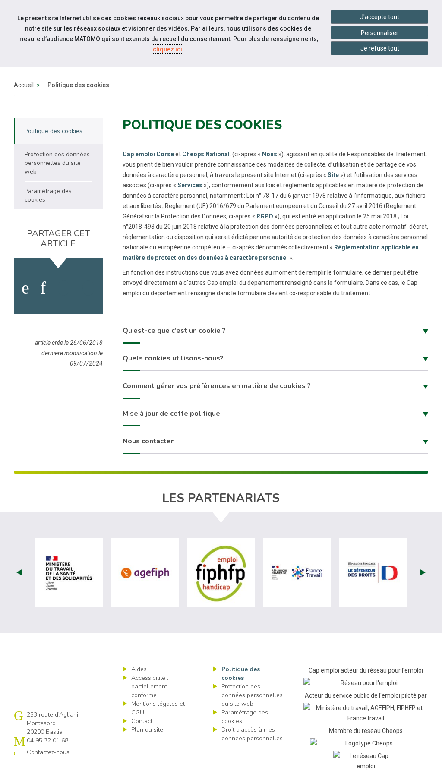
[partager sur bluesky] (88, 288)
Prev (19, 572)
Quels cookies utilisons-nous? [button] (173, 358)
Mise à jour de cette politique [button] (171, 413)
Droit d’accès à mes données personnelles (252, 734)
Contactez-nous (48, 752)
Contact (141, 721)
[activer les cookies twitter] (64, 288)
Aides (139, 669)
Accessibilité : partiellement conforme (149, 686)
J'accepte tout (379, 16)
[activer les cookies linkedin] (43, 288)
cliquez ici (167, 49)
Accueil (24, 85)
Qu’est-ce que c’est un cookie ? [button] (174, 330)
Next (423, 572)
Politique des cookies (240, 673)
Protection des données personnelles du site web (252, 695)
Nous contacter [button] (148, 441)
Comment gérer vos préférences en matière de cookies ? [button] (217, 386)
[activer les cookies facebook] (25, 288)
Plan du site (147, 730)
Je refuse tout (379, 48)
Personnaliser (379, 32)
